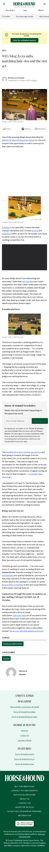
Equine (6, 658)
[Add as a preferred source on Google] (24, 823)
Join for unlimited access (24, 40)
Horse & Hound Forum (24, 764)
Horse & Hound (17, 78)
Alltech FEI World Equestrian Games (18, 140)
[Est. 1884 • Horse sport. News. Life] (24, 4)
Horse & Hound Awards (24, 754)
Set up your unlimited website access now (27, 631)
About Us (24, 730)
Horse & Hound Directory (24, 759)
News (34, 80)
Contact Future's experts (24, 790)
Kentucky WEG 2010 (12, 644)
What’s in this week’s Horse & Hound (24, 707)
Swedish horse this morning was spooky (23, 452)
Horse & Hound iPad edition (25, 712)
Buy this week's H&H (24, 786)
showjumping (8, 575)
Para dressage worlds (24, 16)
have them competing (14, 584)
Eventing (6, 227)
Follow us (28, 129)
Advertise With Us (24, 740)
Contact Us (24, 735)
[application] (24, 256)
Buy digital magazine (24, 795)
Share (8, 129)
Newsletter (42, 129)
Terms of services (36, 428)
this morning (27, 281)
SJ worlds (6, 16)
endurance (6, 233)
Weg (4, 50)
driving (35, 230)
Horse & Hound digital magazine (24, 717)
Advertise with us (24, 807)
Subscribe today (19, 615)
